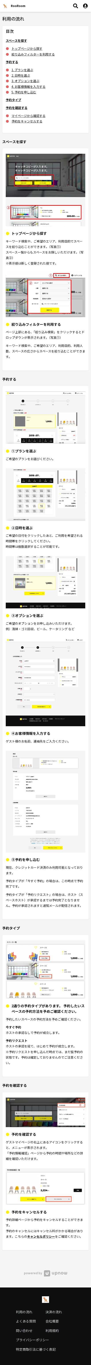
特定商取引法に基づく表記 (36, 1349)
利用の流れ (24, 1311)
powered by (33, 1273)
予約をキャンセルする (26, 121)
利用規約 (52, 1330)
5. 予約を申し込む (23, 92)
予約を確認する (16, 108)
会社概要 (52, 1321)
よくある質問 (26, 1321)
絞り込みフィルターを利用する (33, 54)
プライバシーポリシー (32, 1339)
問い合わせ (24, 1330)
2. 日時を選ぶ (20, 75)
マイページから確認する (28, 115)
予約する (12, 62)
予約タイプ (13, 100)
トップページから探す (26, 48)
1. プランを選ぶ (22, 70)
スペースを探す (16, 40)
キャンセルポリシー (41, 1236)
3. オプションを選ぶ (25, 81)
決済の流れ (54, 1311)
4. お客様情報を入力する (28, 86)
